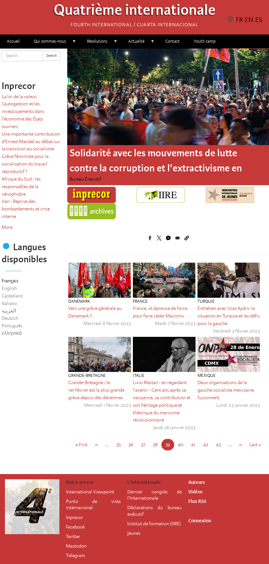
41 (195, 444)
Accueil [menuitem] (13, 41)
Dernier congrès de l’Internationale (154, 495)
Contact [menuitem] (172, 41)
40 (182, 444)
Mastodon (76, 546)
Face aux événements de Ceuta (134, 153)
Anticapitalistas (85, 179)
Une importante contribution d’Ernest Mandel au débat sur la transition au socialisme (31, 141)
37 (145, 444)
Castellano (12, 296)
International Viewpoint (90, 492)
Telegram (75, 555)
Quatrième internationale (135, 11)
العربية (9, 311)
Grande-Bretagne (87, 375)
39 (169, 446)
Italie (138, 375)
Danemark (79, 301)
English (9, 288)
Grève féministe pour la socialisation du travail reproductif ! (25, 163)
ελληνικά (12, 333)
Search (51, 56)
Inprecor (74, 517)
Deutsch (10, 318)
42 (207, 444)
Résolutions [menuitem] (93, 43)
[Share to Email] (177, 238)
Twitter (73, 536)
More (7, 227)
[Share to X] (159, 238)
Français (10, 281)
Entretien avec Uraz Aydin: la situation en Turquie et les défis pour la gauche (228, 315)
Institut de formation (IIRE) (154, 524)
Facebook (75, 527)
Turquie (206, 301)
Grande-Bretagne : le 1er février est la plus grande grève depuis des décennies (96, 390)
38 (157, 444)
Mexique (206, 375)
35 (120, 444)
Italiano (9, 303)
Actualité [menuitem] (132, 43)
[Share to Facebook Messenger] (168, 238)
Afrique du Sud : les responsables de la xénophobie (21, 186)
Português (12, 326)
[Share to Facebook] (150, 238)
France (140, 301)
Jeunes (133, 533)
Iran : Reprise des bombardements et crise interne (26, 208)
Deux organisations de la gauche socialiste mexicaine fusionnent (225, 390)
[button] (186, 238)
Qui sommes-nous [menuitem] (46, 43)
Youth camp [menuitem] (205, 41)
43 (220, 444)
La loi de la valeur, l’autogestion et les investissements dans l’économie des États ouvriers (23, 111)
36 (132, 444)
